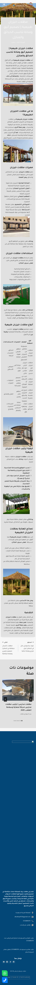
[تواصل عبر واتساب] (5, 973)
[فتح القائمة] (4, 4)
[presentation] (18, 690)
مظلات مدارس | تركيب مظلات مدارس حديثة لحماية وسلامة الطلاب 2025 (18, 707)
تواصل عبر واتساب (25, 925)
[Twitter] (10, 961)
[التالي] (5, 699)
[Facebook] (13, 961)
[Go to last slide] (30, 699)
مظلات (13, 42)
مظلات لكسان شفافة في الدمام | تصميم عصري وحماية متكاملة (8, 648)
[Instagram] (7, 961)
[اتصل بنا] (5, 980)
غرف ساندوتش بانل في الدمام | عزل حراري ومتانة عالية (27, 647)
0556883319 (26, 921)
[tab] (21, 720)
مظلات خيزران (13, 253)
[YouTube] (3, 961)
